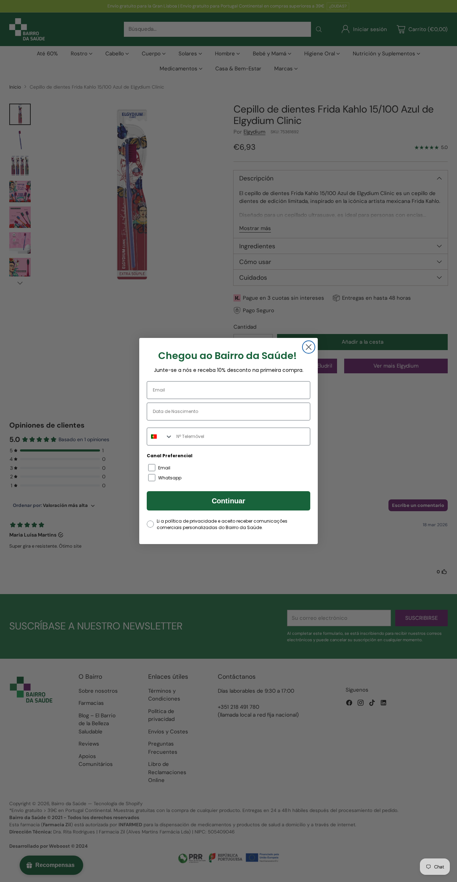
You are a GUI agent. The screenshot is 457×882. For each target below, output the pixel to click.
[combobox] (160, 436)
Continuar (228, 501)
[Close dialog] (308, 347)
